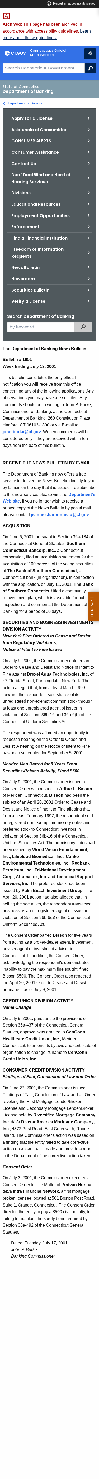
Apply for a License (32, 118)
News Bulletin (25, 268)
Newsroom (23, 279)
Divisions (21, 193)
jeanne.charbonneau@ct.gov (60, 514)
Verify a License (28, 301)
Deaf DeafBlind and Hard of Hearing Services (41, 178)
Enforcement (25, 227)
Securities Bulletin (30, 290)
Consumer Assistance (35, 152)
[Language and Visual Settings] (90, 53)
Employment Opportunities (40, 216)
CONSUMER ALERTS (31, 141)
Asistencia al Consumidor (39, 130)
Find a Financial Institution (39, 238)
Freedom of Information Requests (37, 252)
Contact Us (23, 164)
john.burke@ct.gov (22, 431)
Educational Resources (36, 204)
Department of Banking (25, 103)
